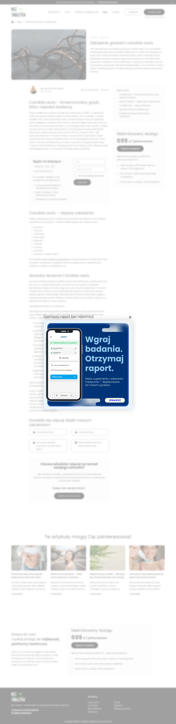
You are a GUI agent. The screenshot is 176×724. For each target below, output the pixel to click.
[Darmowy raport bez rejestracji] (88, 408)
